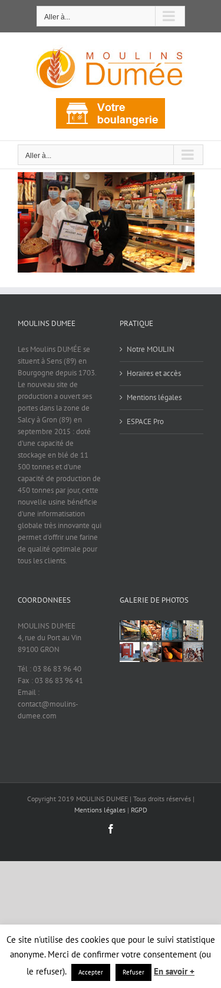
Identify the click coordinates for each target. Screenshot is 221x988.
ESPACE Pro (145, 421)
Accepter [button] (90, 972)
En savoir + (174, 971)
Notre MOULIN (150, 349)
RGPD (139, 809)
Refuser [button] (133, 972)
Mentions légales (154, 397)
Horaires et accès (154, 373)
